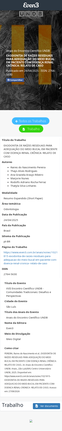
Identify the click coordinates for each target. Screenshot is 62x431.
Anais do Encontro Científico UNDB (28, 51)
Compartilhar (16, 80)
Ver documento (49, 406)
